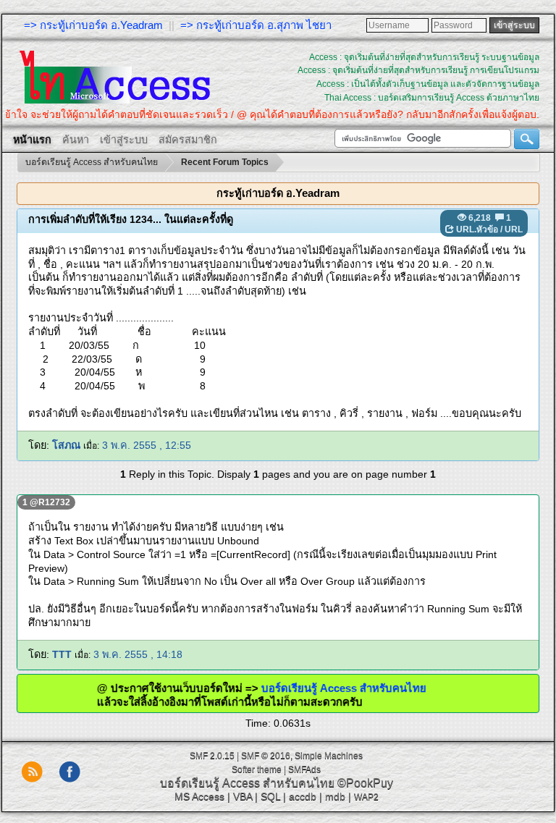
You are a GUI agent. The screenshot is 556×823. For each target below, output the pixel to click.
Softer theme (257, 769)
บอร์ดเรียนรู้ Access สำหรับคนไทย (356, 688)
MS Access (199, 796)
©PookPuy (365, 783)
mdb (335, 796)
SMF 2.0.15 (212, 755)
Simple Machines (329, 755)
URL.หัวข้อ (477, 229)
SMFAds (304, 769)
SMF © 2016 (265, 755)
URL (514, 229)
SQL (270, 796)
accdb (302, 796)
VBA (242, 796)
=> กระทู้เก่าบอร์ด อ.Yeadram (93, 25)
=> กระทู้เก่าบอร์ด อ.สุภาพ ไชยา (256, 25)
